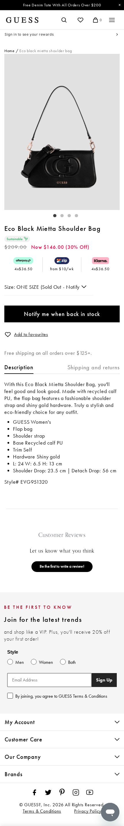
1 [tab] (52, 214)
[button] (7, 334)
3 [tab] (66, 214)
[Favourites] (80, 20)
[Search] (64, 20)
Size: (10, 287)
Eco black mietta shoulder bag (45, 50)
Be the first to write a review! (62, 566)
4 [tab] (73, 214)
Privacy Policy (87, 811)
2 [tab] (59, 214)
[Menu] (112, 20)
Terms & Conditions (42, 811)
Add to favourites (31, 334)
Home (9, 50)
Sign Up (104, 680)
